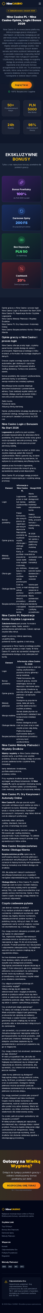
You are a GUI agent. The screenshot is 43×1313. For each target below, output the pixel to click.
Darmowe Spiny (8, 1233)
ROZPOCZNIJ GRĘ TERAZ (21, 1185)
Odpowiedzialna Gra (9, 1250)
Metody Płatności (8, 1236)
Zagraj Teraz (21, 85)
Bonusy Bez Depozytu (10, 1230)
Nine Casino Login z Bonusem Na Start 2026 (21, 310)
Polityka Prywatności (9, 1253)
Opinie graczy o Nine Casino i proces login (20, 308)
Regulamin (6, 1256)
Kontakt (4, 1246)
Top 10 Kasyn (7, 1226)
